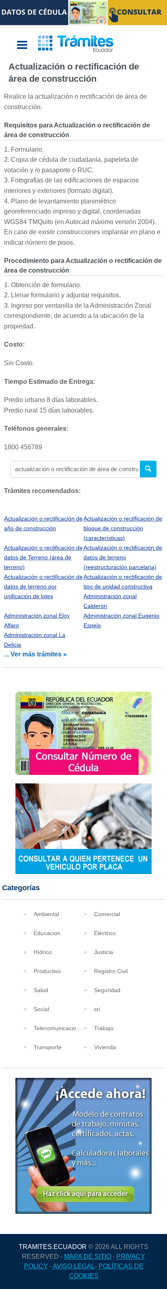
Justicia (103, 952)
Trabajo (103, 1028)
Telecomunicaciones (58, 1028)
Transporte (48, 1047)
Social (41, 1009)
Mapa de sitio (87, 1256)
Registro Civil (111, 971)
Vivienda (105, 1047)
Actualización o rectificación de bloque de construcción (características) (123, 528)
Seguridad (107, 990)
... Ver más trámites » (35, 654)
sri (97, 1009)
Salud (41, 990)
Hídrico (43, 952)
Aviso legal (74, 1266)
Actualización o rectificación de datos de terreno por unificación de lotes (43, 586)
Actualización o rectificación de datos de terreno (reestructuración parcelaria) (123, 557)
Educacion (47, 933)
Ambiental (46, 914)
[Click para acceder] (83, 1211)
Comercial (107, 914)
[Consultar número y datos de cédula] (83, 772)
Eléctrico (105, 933)
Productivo (47, 971)
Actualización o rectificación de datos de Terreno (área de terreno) (43, 557)
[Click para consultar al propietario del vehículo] (83, 871)
